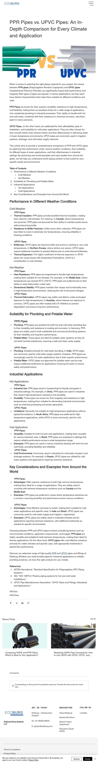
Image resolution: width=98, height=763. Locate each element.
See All (93, 619)
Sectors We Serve (67, 717)
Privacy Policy (10, 753)
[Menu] (91, 3)
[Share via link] (28, 603)
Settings (77, 759)
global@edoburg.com (43, 726)
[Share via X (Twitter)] (16, 603)
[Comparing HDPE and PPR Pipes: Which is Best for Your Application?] (24, 635)
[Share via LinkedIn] (22, 603)
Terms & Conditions (12, 749)
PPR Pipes (14, 591)
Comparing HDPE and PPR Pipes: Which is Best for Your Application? (21, 653)
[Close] (95, 759)
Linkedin (83, 713)
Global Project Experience (65, 723)
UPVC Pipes (14, 595)
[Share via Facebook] (11, 603)
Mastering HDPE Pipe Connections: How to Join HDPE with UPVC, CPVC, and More (73, 653)
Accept (87, 759)
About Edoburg (65, 713)
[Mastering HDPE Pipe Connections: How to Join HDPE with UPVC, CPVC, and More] (73, 635)
